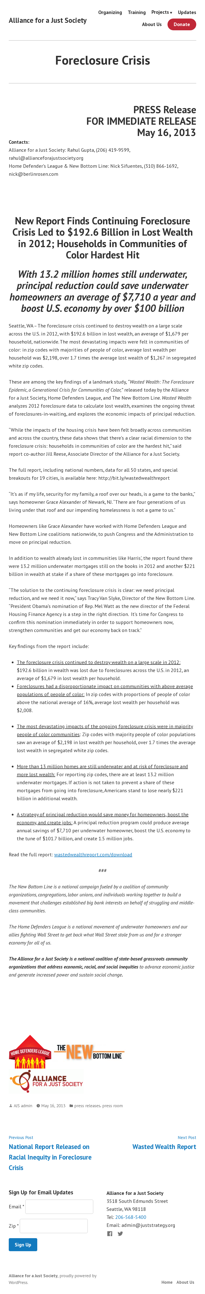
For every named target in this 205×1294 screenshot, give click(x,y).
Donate (182, 24)
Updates (187, 12)
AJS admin (23, 1105)
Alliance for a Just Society (47, 20)
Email (16, 1206)
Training (137, 12)
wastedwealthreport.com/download (93, 854)
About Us (152, 24)
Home (167, 1282)
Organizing (110, 12)
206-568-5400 (130, 1217)
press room (112, 1105)
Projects (160, 12)
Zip (13, 1226)
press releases (87, 1105)
